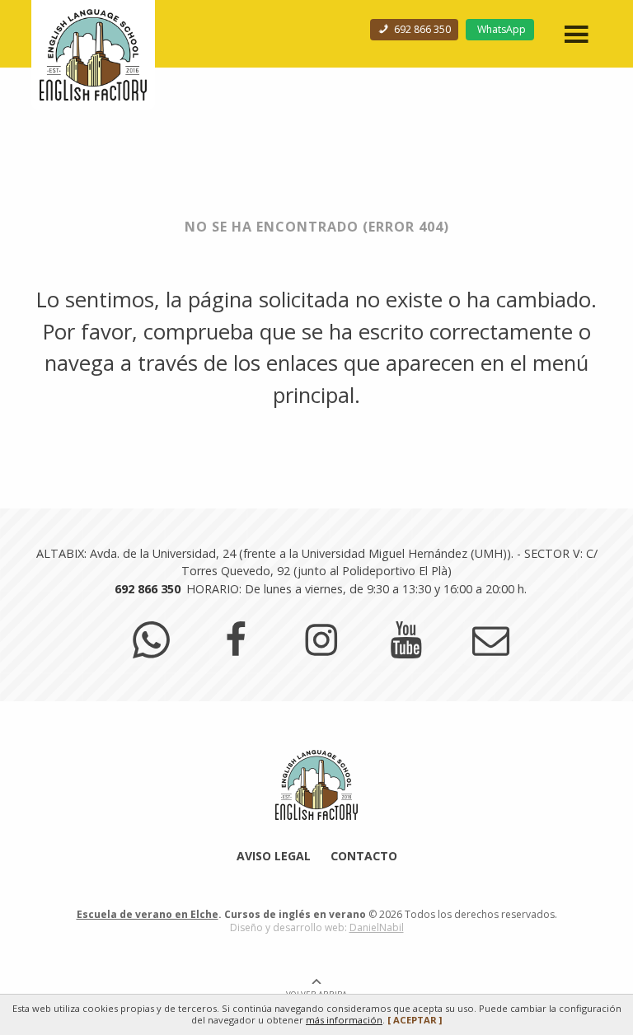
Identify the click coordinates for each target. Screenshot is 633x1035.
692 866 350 (421, 29)
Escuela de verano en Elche (147, 914)
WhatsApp (501, 29)
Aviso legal (274, 856)
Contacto (364, 856)
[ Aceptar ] (414, 1020)
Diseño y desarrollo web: (317, 927)
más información (344, 1020)
